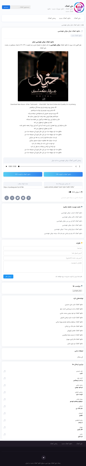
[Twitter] (17, 198)
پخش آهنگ (52, 18)
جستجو (6, 7)
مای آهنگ (77, 18)
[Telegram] (23, 198)
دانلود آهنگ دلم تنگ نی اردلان (74, 326)
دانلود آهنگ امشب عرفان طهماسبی (71, 213)
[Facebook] (28, 198)
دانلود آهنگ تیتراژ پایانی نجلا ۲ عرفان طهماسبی (68, 229)
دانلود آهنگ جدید (65, 18)
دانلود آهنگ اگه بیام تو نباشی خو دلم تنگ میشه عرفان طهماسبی (63, 233)
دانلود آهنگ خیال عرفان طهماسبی (69, 31)
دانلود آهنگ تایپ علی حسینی (74, 304)
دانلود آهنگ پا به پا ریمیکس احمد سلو (71, 309)
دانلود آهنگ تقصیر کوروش (75, 330)
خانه (82, 25)
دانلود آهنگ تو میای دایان (75, 343)
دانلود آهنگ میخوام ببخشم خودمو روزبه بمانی (69, 322)
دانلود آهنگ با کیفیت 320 (22, 174)
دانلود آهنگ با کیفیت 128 (63, 174)
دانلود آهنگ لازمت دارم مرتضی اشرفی (71, 317)
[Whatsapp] (6, 198)
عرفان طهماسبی (77, 291)
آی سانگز (80, 357)
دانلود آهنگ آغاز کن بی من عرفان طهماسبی (69, 221)
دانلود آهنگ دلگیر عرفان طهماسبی (72, 217)
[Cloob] (12, 198)
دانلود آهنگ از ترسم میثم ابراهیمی (72, 335)
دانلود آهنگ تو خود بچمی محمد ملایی (71, 313)
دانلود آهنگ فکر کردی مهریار (74, 339)
